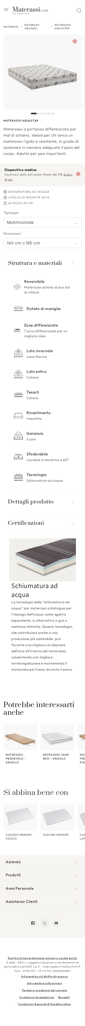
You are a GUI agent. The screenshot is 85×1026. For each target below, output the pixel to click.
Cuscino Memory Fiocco (19, 836)
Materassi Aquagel (32, 26)
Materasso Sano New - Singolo (56, 756)
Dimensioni (12, 233)
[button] (6, 10)
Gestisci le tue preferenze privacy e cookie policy (42, 958)
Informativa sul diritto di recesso (44, 976)
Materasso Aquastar (63, 26)
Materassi (11, 26)
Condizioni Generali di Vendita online (44, 1004)
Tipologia (11, 212)
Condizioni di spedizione (36, 997)
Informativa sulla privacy (44, 983)
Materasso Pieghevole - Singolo (16, 758)
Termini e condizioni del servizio (44, 990)
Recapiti (64, 997)
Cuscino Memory (56, 834)
